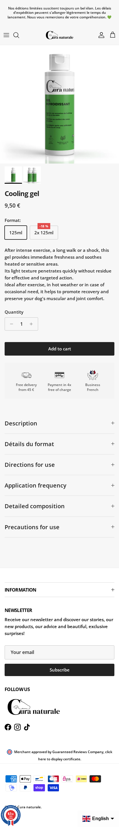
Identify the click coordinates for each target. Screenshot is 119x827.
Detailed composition (35, 506)
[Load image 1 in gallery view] (59, 104)
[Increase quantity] (33, 324)
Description (21, 423)
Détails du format (29, 444)
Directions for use (30, 465)
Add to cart (59, 349)
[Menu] (6, 35)
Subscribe (60, 670)
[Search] (19, 35)
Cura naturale (29, 807)
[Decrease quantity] (10, 324)
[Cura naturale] (59, 35)
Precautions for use (32, 527)
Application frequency (35, 485)
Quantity (14, 312)
